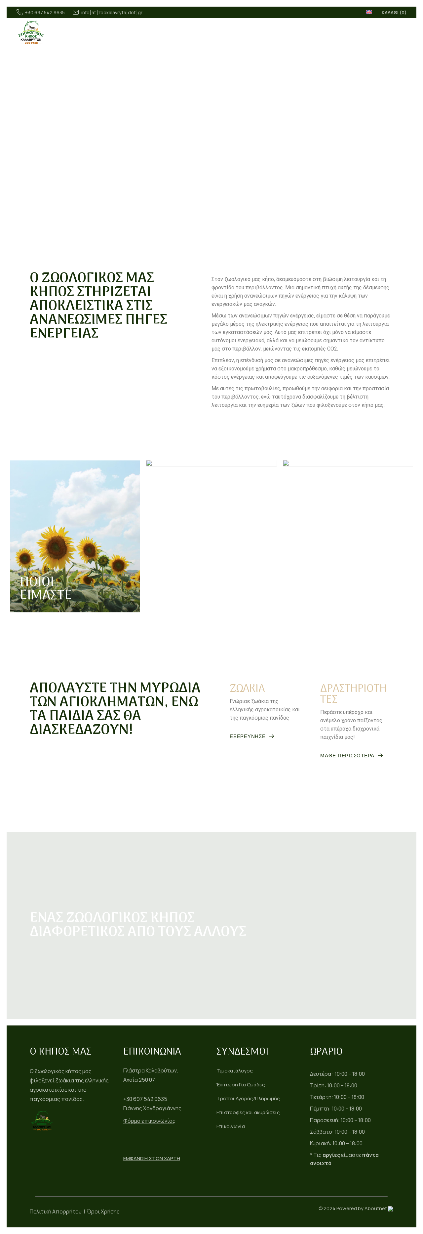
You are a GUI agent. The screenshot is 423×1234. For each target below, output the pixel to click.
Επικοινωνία (230, 1126)
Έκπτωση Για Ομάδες (240, 1084)
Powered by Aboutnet (361, 1208)
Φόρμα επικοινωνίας (149, 1120)
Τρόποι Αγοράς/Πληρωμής (248, 1098)
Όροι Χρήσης (103, 1211)
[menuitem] (369, 12)
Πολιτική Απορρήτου (56, 1211)
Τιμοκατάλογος (234, 1070)
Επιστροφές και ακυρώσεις (248, 1112)
